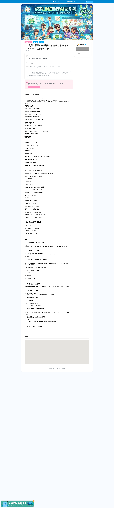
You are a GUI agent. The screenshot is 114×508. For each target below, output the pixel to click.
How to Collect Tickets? (34, 87)
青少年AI (45, 66)
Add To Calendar (59, 56)
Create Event (89, 1)
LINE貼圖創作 (32, 66)
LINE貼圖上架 (53, 66)
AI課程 (39, 66)
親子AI (59, 66)
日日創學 (30, 63)
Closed (82, 49)
